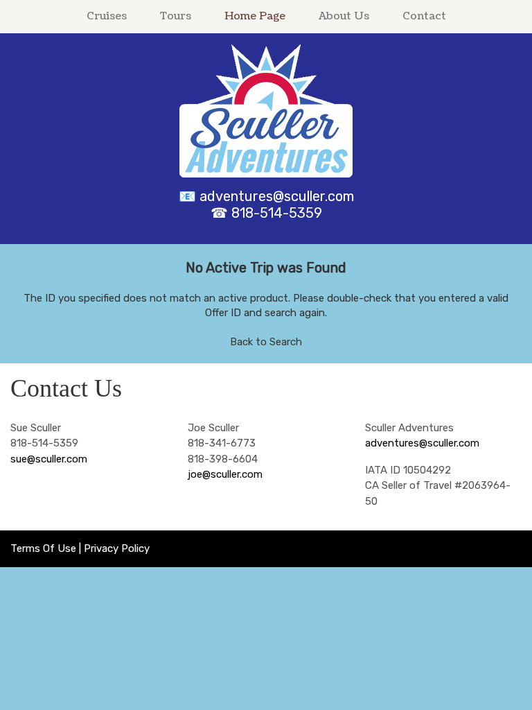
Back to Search (266, 342)
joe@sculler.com (225, 474)
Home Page (254, 16)
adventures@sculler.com (277, 196)
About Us (344, 16)
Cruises (107, 16)
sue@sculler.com (48, 459)
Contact (424, 16)
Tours (175, 16)
